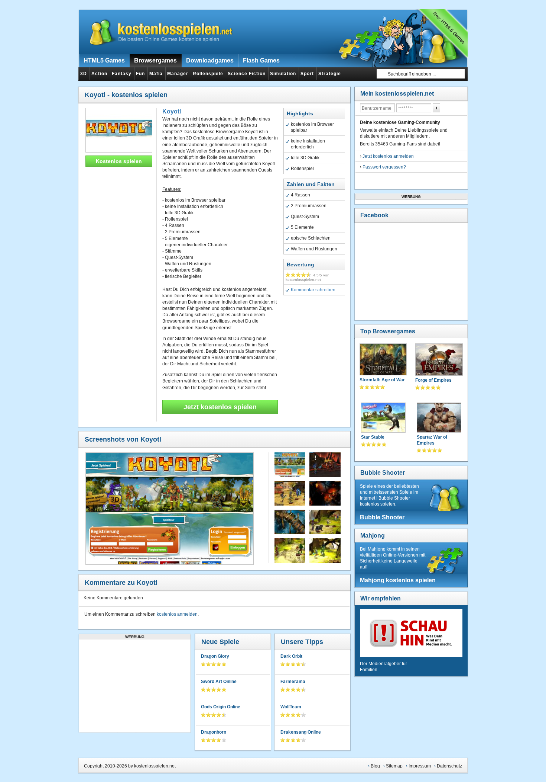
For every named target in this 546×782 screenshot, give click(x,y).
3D (83, 73)
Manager (177, 73)
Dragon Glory (215, 656)
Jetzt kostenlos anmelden (388, 156)
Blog (375, 766)
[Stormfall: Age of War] (383, 360)
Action (99, 73)
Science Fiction (247, 73)
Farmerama (292, 681)
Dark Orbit (291, 656)
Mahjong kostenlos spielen (398, 580)
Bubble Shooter (382, 472)
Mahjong (372, 535)
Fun (140, 73)
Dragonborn (213, 732)
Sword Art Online (219, 681)
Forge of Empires (433, 380)
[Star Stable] (383, 418)
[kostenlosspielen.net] (156, 31)
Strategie (329, 73)
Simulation (283, 73)
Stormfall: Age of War (382, 379)
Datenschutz (449, 766)
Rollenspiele (208, 73)
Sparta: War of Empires (432, 440)
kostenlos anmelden (177, 614)
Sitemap (394, 766)
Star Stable (372, 437)
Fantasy (121, 73)
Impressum (420, 766)
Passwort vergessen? (384, 167)
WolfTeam (290, 706)
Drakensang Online (300, 732)
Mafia (156, 73)
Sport (307, 73)
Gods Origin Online (220, 706)
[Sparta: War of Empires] (439, 418)
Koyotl (171, 111)
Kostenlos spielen (119, 161)
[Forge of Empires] (439, 360)
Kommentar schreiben (313, 289)
